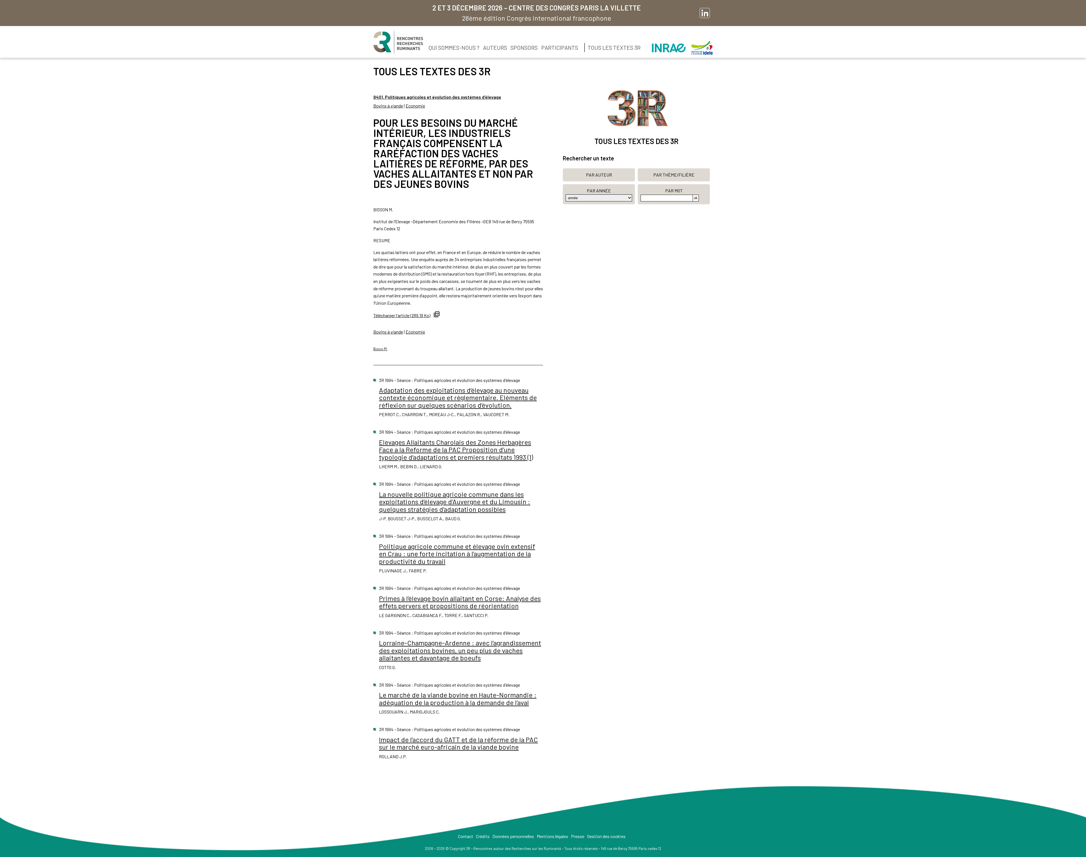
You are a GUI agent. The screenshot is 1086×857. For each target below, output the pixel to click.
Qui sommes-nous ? (454, 47)
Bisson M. (380, 348)
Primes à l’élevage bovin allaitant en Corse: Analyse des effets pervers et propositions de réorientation (460, 602)
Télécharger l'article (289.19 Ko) (401, 315)
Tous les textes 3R (614, 47)
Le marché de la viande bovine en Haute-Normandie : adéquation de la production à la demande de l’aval (457, 698)
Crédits (483, 836)
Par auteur (599, 174)
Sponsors (524, 47)
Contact (465, 836)
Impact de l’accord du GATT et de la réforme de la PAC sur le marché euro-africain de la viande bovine (458, 743)
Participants (559, 47)
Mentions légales (552, 836)
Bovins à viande (388, 105)
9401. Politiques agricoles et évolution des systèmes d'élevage (437, 97)
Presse (577, 836)
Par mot (674, 190)
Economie (415, 105)
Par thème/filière (673, 174)
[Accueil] (398, 42)
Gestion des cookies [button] (606, 836)
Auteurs (495, 47)
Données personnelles (513, 836)
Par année (599, 190)
